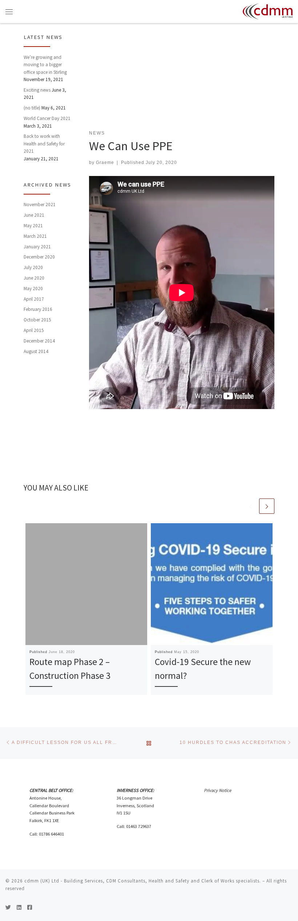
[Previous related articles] (250, 506)
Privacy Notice (217, 790)
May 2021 (33, 226)
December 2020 (39, 257)
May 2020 (33, 288)
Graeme (105, 162)
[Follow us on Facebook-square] (29, 907)
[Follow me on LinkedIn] (19, 907)
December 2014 (39, 341)
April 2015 (34, 330)
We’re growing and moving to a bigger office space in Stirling (45, 64)
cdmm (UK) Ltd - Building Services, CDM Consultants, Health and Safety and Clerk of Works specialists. (142, 881)
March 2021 (35, 236)
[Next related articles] (266, 506)
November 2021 (40, 204)
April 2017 (34, 299)
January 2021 (37, 247)
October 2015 (37, 320)
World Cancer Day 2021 (47, 118)
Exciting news (37, 90)
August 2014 (36, 351)
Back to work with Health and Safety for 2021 (44, 143)
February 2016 (38, 309)
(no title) (32, 108)
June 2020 (34, 278)
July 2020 (33, 267)
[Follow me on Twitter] (8, 907)
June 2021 (34, 215)
